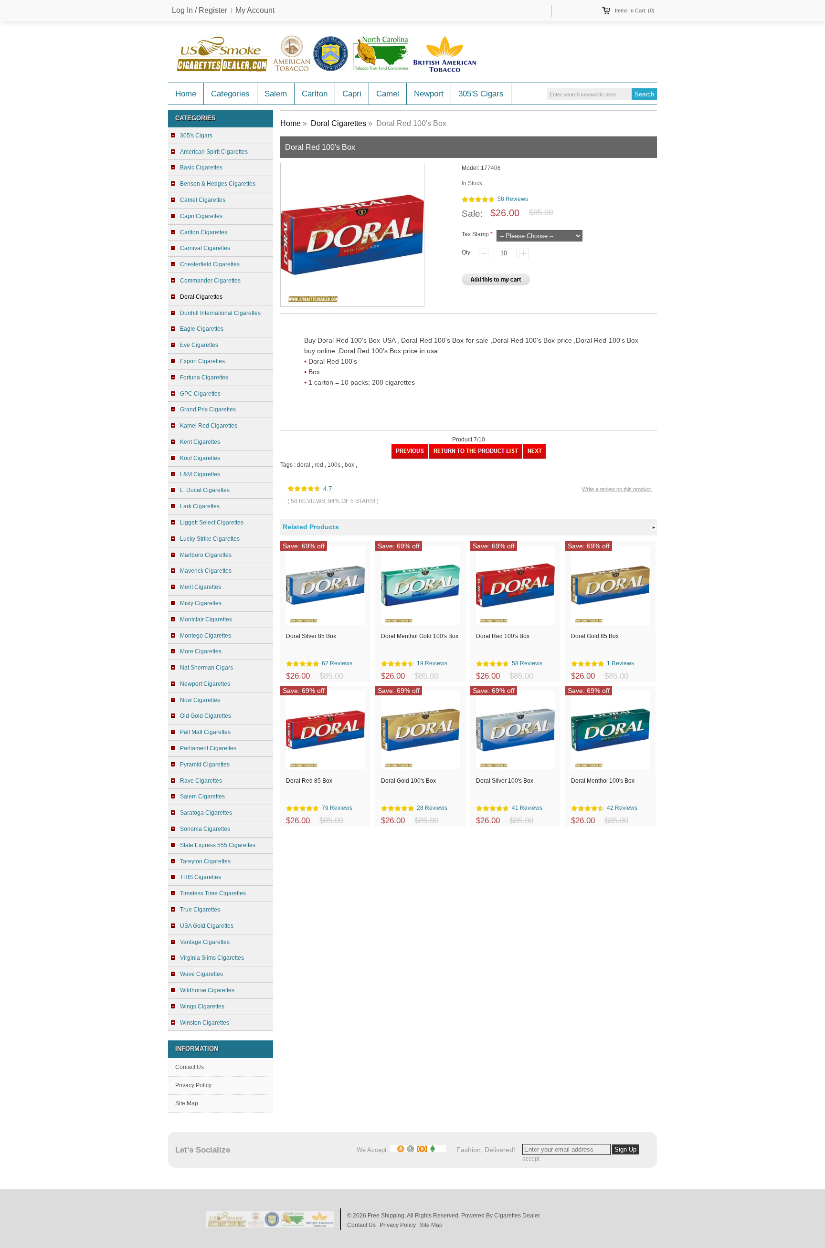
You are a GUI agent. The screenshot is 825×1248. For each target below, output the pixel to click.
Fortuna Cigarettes (204, 377)
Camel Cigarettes (202, 200)
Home (185, 93)
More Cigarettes (201, 651)
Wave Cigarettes (201, 974)
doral (303, 464)
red (319, 464)
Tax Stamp (475, 234)
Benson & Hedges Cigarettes (217, 183)
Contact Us (189, 1067)
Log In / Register (199, 10)
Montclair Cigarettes (206, 619)
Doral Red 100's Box (502, 636)
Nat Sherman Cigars (206, 667)
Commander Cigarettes (210, 280)
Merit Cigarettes (200, 587)
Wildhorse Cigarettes (207, 990)
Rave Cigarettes (201, 780)
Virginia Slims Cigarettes (212, 957)
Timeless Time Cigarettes (213, 893)
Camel (387, 93)
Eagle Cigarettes (201, 328)
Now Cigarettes (200, 700)
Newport (429, 93)
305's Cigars (481, 93)
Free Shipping (386, 1215)
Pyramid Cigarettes (205, 764)
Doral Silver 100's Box (504, 780)
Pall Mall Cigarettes (205, 732)
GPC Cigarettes (200, 393)
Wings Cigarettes (202, 1006)
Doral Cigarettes (338, 123)
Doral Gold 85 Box (595, 636)
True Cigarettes (200, 909)
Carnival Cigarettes (205, 248)
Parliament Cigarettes (208, 748)
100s (334, 464)
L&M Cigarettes (200, 474)
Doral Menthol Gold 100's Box (419, 636)
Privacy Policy (193, 1085)
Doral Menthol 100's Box (603, 780)
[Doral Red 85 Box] (534, 456)
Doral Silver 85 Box (311, 636)
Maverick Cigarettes (206, 570)
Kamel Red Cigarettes (208, 425)
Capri (351, 93)
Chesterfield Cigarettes (210, 264)
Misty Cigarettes (201, 603)
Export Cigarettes (202, 361)
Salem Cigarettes (202, 796)
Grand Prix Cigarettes (208, 409)
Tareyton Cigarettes (205, 861)
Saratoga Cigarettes (206, 812)
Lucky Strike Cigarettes (210, 538)
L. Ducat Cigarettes (205, 490)
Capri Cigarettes (201, 216)
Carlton (315, 93)
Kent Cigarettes (200, 442)
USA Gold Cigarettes (206, 926)
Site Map (186, 1103)
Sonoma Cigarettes (205, 829)
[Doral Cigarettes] (475, 456)
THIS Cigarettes (200, 877)
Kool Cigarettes (200, 458)
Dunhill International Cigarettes (220, 313)
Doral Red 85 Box (309, 780)
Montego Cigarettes (205, 635)
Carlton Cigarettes (203, 232)
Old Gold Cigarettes (205, 716)
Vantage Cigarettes (205, 942)
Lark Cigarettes (200, 506)
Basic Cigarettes (201, 167)
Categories (230, 93)
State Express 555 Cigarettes (217, 845)
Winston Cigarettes (204, 1022)
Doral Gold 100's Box (408, 780)
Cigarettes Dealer (516, 1215)
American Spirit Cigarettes (214, 151)
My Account (255, 10)
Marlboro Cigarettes (206, 555)
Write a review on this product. (617, 489)
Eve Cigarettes (199, 345)
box (349, 464)
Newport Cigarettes (205, 684)
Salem (275, 93)
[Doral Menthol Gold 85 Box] (409, 456)
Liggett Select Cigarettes (211, 522)
